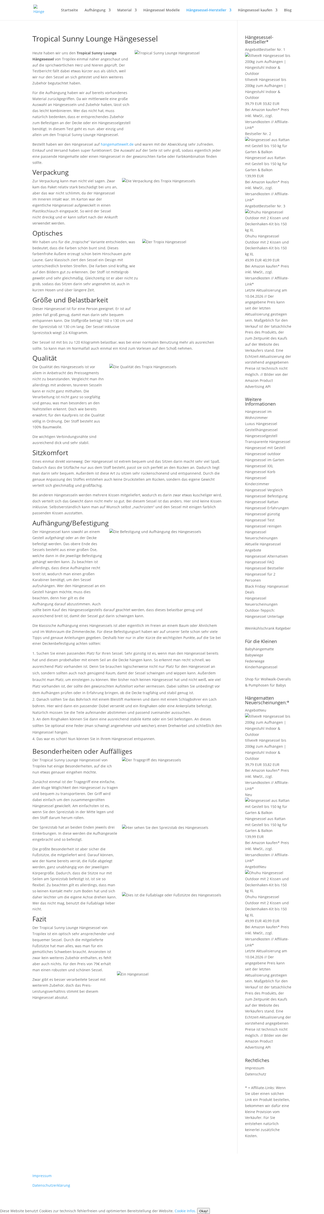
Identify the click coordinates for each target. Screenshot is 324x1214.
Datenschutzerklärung (51, 1185)
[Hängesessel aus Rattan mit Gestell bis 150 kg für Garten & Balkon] (268, 151)
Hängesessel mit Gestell (265, 447)
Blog (288, 10)
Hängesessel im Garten (264, 459)
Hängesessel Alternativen (266, 556)
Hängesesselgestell (261, 435)
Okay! (203, 1211)
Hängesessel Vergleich (264, 490)
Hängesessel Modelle (161, 10)
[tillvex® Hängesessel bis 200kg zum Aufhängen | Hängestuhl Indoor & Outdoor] (268, 73)
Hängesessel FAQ (259, 562)
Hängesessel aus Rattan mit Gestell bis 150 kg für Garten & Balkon (266, 163)
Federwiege (255, 661)
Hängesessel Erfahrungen (267, 507)
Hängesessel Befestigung (266, 496)
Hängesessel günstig (262, 514)
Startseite (69, 10)
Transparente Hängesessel (267, 441)
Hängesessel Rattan (261, 501)
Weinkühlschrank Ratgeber (268, 628)
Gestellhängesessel (261, 429)
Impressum (254, 1068)
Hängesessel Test (259, 520)
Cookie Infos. (185, 1210)
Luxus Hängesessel (261, 423)
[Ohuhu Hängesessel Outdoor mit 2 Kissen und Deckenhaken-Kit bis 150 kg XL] (268, 230)
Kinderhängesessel (261, 667)
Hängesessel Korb (260, 471)
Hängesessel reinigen (263, 526)
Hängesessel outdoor (263, 453)
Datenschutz (255, 1074)
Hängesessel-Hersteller (206, 10)
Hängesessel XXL (259, 465)
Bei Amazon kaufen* (262, 109)
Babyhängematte (259, 649)
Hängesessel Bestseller (264, 568)
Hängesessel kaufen (255, 10)
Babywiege (254, 655)
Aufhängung (95, 10)
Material (124, 10)
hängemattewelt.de (117, 144)
